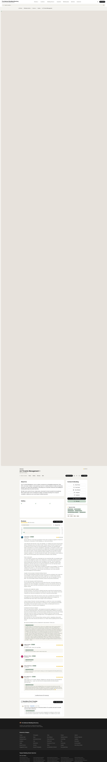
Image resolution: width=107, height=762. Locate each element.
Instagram (78, 492)
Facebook (78, 495)
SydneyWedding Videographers (52, 757)
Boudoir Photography (37, 747)
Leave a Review (59, 521)
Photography (35, 735)
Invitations (21, 741)
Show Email (77, 487)
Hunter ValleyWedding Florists (80, 758)
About (30, 475)
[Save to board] (77, 476)
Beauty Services (23, 745)
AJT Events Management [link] (47, 8)
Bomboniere (35, 743)
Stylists (21, 743)
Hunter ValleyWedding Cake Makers (39, 760)
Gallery (34, 475)
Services (34, 8)
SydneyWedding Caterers (79, 757)
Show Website (77, 489)
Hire (61, 741)
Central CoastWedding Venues (52, 760)
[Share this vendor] (79, 476)
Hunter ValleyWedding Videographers (67, 758)
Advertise (73, 1)
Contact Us (79, 1)
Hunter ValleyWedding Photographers (53, 758)
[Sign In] (98, 2)
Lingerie (62, 745)
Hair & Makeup (49, 737)
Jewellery (76, 739)
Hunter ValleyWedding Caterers (25, 760)
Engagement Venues (23, 747)
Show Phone (77, 484)
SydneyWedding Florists (65, 757)
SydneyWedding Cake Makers (25, 758)
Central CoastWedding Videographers (81, 760)
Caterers (76, 735)
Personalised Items (64, 747)
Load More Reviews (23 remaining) (42, 695)
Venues (21, 735)
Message (85, 475)
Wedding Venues (50, 1)
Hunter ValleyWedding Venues (38, 758)
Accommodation (77, 743)
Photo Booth (49, 741)
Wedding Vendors (27, 8)
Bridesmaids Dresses (37, 739)
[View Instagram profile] (74, 476)
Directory (36, 1)
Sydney (39, 8)
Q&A (43, 475)
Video (48, 735)
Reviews (38, 475)
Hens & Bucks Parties (78, 745)
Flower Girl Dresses (50, 739)
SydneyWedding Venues (24, 757)
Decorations (77, 741)
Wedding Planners (64, 737)
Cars (34, 741)
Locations (42, 1)
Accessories (63, 743)
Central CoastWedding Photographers (67, 760)
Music (34, 737)
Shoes (48, 745)
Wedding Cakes (23, 737)
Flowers (62, 735)
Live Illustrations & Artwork (52, 747)
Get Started (102, 1)
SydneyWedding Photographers (38, 757)
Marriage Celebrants (78, 737)
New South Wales (23, 472)
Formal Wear (63, 739)
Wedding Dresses (23, 739)
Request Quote (69, 475)
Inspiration (59, 1)
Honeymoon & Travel (51, 743)
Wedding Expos (66, 1)
